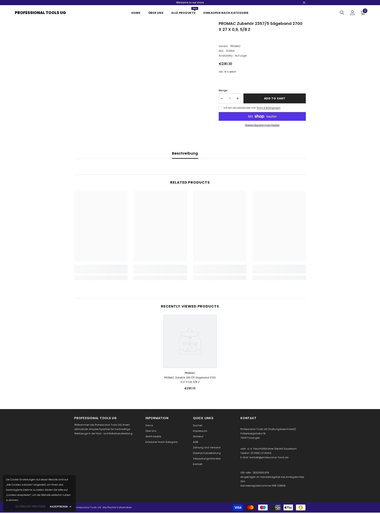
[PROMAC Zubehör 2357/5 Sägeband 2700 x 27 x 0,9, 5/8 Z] (190, 341)
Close (304, 2)
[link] (101, 271)
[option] (190, 354)
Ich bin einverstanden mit (240, 107)
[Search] (342, 12)
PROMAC (235, 46)
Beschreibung (185, 153)
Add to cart (274, 98)
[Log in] (352, 12)
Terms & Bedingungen (268, 108)
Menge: (223, 90)
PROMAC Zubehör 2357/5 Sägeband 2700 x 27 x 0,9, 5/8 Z (190, 380)
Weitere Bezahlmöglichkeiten (262, 125)
